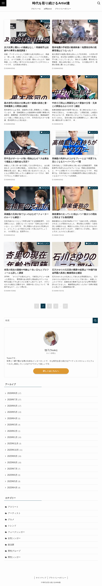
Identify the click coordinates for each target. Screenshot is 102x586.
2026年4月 (13, 418)
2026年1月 (14, 437)
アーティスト (14, 513)
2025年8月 (14, 462)
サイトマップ (41, 578)
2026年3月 (13, 425)
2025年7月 (13, 469)
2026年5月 (14, 412)
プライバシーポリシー (57, 578)
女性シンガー (14, 538)
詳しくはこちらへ (51, 371)
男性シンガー (14, 557)
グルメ (11, 519)
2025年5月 (13, 481)
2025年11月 (14, 443)
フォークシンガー (16, 532)
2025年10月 (14, 450)
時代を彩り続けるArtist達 (51, 3)
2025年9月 (14, 456)
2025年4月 (13, 487)
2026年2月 (13, 431)
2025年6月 (13, 475)
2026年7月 (14, 399)
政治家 (11, 545)
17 (65, 306)
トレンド (12, 526)
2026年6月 (14, 406)
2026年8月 (14, 393)
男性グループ (14, 551)
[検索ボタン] (99, 3)
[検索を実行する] (95, 320)
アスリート (13, 507)
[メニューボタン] (3, 3)
